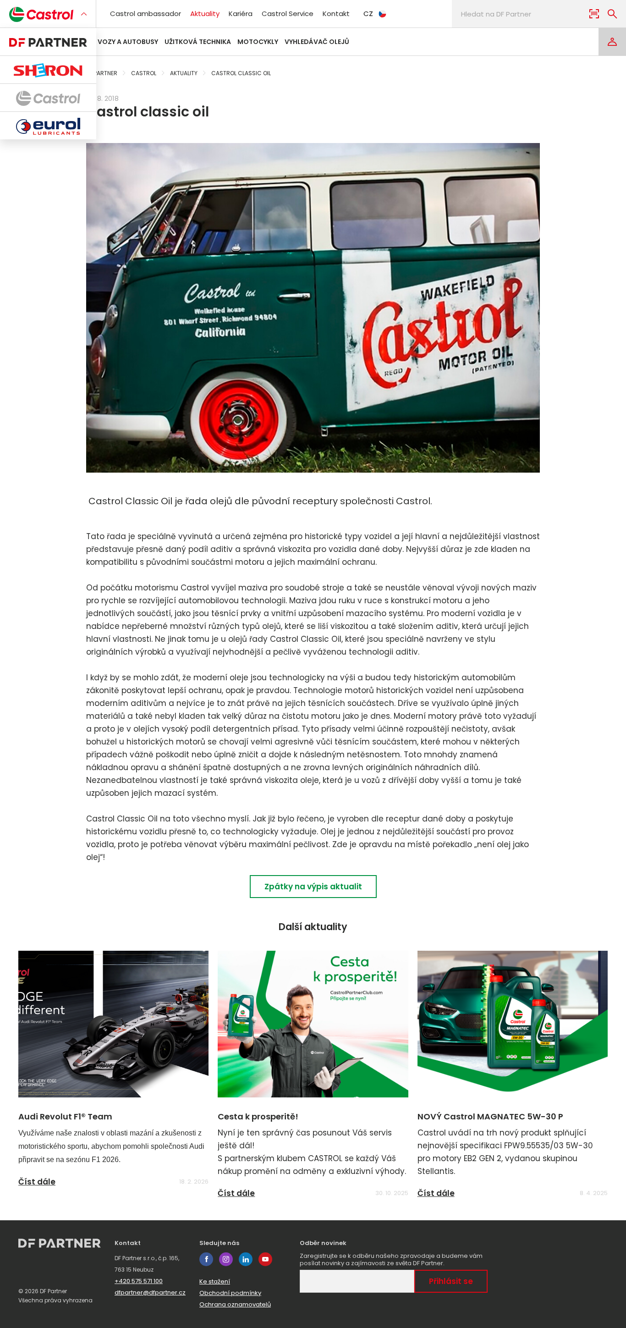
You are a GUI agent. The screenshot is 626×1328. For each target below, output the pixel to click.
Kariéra (241, 13)
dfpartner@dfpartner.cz (150, 1292)
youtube (265, 1259)
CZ (368, 13)
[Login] (612, 41)
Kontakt (336, 13)
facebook (206, 1259)
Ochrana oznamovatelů (235, 1304)
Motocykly (257, 41)
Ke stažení (214, 1281)
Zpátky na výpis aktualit (313, 886)
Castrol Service (287, 13)
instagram (226, 1259)
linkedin (246, 1259)
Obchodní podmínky (230, 1293)
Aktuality (205, 13)
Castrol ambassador (145, 13)
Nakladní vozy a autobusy (111, 41)
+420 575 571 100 (139, 1281)
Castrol (143, 73)
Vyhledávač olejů (317, 41)
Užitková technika (198, 41)
